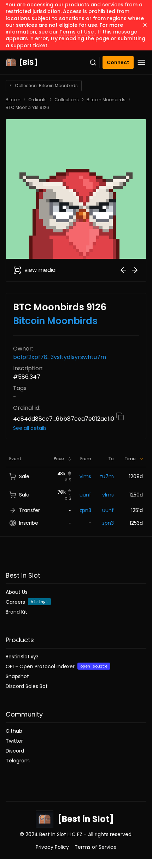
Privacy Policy (52, 847)
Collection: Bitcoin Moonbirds (44, 86)
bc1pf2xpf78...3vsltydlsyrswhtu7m (59, 357)
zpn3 (85, 510)
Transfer (29, 510)
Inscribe (28, 522)
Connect (118, 62)
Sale (24, 476)
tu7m (107, 476)
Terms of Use (77, 31)
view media (39, 270)
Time (130, 459)
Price (59, 459)
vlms (85, 476)
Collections (66, 100)
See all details (30, 428)
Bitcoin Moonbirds (106, 100)
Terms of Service (96, 847)
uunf (85, 494)
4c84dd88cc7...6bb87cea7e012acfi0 (64, 419)
